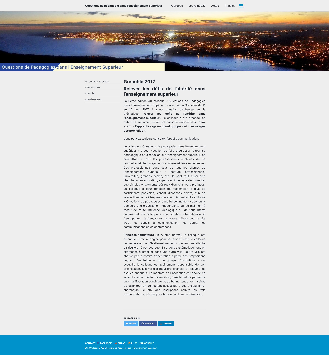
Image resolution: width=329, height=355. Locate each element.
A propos (177, 5)
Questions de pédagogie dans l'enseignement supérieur (123, 5)
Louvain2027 (197, 5)
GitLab (121, 343)
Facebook (106, 343)
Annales (230, 5)
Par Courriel (147, 343)
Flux (134, 343)
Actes (215, 5)
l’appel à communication (182, 138)
